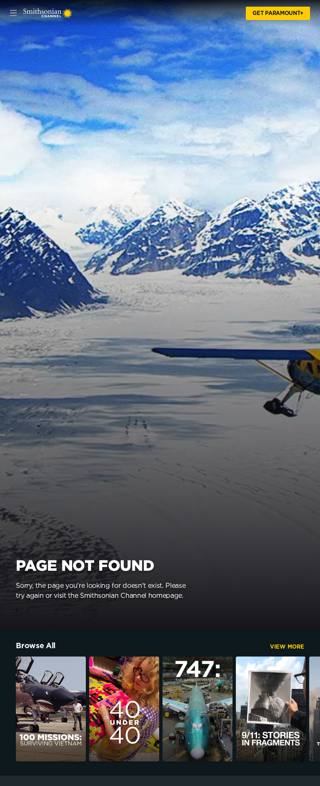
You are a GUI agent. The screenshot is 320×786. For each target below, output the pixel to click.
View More (287, 647)
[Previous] (8, 709)
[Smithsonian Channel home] (47, 13)
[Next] (312, 709)
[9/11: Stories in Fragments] (271, 709)
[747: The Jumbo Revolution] (197, 709)
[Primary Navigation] (13, 13)
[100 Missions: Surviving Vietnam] (51, 709)
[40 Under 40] (124, 709)
